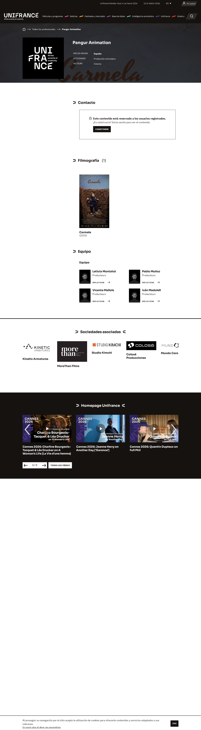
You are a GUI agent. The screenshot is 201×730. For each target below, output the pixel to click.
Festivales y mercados (95, 16)
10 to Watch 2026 (152, 3)
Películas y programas (53, 16)
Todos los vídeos (60, 465)
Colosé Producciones (136, 356)
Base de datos (118, 16)
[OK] (174, 723)
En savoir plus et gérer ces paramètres (42, 727)
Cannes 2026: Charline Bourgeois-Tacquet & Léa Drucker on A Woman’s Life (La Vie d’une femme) (47, 450)
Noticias (74, 16)
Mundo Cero (169, 353)
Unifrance (165, 16)
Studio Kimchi (102, 353)
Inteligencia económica (143, 16)
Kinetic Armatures (35, 359)
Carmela (85, 232)
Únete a (180, 16)
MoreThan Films (68, 366)
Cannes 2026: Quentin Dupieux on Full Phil (154, 448)
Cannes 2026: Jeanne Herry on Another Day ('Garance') (97, 448)
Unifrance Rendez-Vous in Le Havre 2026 (118, 3)
